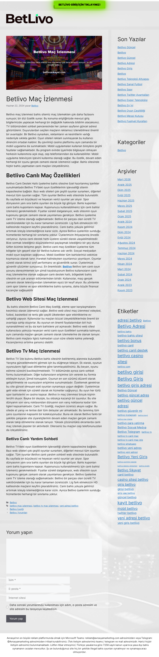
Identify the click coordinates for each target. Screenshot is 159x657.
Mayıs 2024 (125, 258)
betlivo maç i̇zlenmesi (21, 505)
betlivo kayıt (143, 415)
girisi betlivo (126, 489)
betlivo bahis (125, 331)
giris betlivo (127, 484)
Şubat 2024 (125, 274)
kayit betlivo (130, 502)
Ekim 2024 (124, 232)
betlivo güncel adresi (130, 403)
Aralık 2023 (125, 285)
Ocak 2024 (124, 279)
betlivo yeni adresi (128, 452)
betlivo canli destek (133, 350)
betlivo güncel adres (133, 395)
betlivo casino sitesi (130, 358)
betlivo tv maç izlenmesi (45, 505)
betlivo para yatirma (131, 423)
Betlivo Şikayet (129, 470)
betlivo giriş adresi (135, 385)
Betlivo (13, 502)
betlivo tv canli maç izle (130, 439)
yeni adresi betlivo (69, 505)
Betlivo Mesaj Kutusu (130, 116)
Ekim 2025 (124, 190)
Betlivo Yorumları (18, 512)
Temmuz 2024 (127, 248)
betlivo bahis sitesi (130, 335)
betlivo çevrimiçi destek (127, 462)
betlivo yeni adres (130, 448)
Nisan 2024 (125, 263)
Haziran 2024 (126, 253)
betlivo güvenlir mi (130, 410)
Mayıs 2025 (125, 205)
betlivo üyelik (144, 466)
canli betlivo (126, 474)
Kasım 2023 (125, 290)
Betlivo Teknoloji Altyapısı (133, 79)
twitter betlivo (127, 513)
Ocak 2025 (124, 216)
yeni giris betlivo (128, 523)
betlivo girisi (130, 372)
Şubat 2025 (125, 211)
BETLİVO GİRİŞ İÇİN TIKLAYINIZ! (79, 4)
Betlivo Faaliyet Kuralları (132, 121)
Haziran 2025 (126, 200)
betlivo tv (147, 431)
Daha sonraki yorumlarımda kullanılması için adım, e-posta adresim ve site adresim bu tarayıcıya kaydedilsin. (53, 607)
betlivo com (124, 366)
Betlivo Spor (125, 89)
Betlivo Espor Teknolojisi (133, 100)
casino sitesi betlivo (133, 479)
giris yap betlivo (126, 493)
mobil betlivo (128, 508)
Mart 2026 (124, 179)
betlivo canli (126, 345)
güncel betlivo (127, 497)
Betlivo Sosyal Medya (132, 427)
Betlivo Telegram (129, 431)
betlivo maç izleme (125, 419)
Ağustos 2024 (126, 242)
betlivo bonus (129, 340)
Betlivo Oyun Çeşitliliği (131, 110)
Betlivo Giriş (125, 68)
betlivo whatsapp (127, 443)
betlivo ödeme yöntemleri (127, 466)
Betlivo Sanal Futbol (130, 84)
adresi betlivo (130, 320)
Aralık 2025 (125, 184)
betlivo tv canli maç (128, 436)
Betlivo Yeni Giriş (133, 457)
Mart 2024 (124, 269)
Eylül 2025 (124, 195)
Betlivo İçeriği (17, 509)
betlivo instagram (127, 415)
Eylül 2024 (124, 237)
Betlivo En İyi (125, 105)
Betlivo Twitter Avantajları (133, 94)
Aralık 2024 (125, 221)
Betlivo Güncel (126, 47)
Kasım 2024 (125, 227)
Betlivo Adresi (126, 63)
